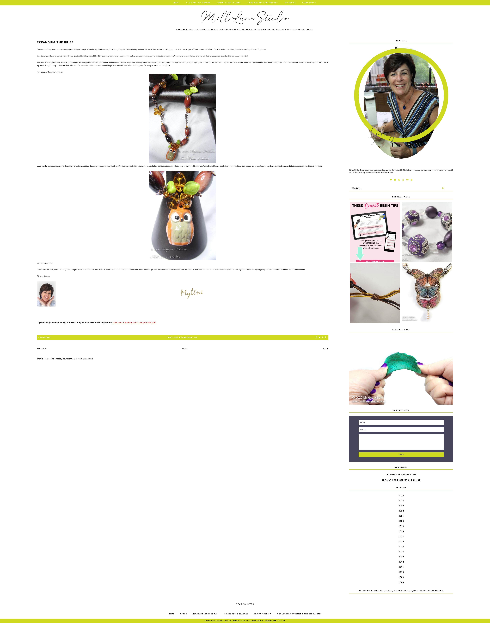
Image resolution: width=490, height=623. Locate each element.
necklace (192, 337)
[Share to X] (319, 337)
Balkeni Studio (256, 621)
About (176, 3)
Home (185, 349)
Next (325, 349)
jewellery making (177, 337)
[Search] (442, 188)
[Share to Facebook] (316, 337)
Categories (308, 3)
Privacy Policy (262, 614)
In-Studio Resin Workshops (263, 3)
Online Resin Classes (229, 3)
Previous (41, 349)
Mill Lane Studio (228, 621)
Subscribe (290, 3)
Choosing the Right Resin (401, 475)
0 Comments (44, 337)
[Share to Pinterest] (325, 337)
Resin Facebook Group (198, 3)
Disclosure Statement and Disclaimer (299, 614)
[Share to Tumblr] (322, 337)
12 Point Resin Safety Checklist (401, 480)
